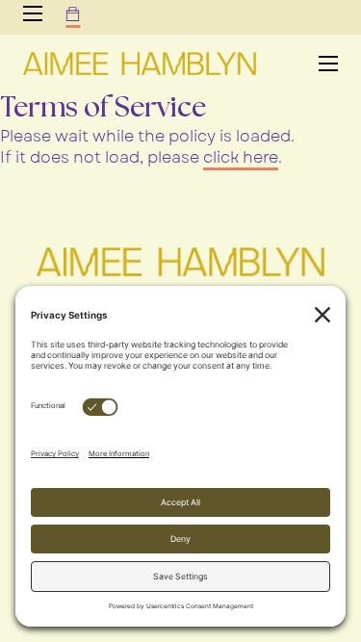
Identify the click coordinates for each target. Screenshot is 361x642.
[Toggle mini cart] (72, 14)
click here (240, 157)
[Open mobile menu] (32, 13)
